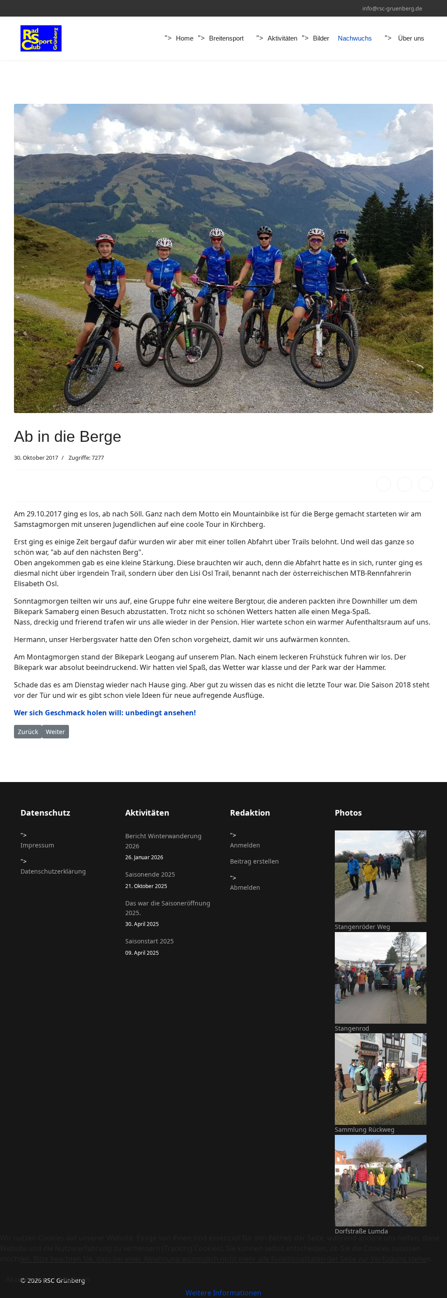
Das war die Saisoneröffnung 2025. (167, 913)
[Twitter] (404, 484)
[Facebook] (383, 484)
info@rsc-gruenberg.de (392, 8)
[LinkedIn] (425, 484)
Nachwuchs (355, 38)
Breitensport (226, 38)
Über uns (411, 38)
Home (184, 38)
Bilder (321, 38)
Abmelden (245, 887)
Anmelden (245, 845)
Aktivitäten (282, 38)
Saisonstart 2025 (149, 946)
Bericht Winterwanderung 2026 (163, 846)
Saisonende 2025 (150, 879)
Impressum (37, 845)
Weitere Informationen (223, 1293)
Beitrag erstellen (254, 861)
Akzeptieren (25, 1279)
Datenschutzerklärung (53, 871)
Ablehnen (74, 1279)
